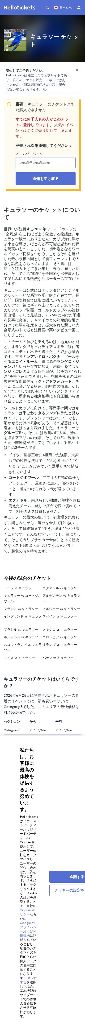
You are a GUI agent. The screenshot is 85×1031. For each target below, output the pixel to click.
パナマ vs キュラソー (58, 658)
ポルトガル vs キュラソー (23, 637)
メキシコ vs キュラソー (59, 629)
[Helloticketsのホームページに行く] (20, 7)
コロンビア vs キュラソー (61, 637)
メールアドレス (29, 153)
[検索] (47, 7)
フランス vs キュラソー (21, 609)
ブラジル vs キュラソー (21, 629)
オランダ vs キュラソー (59, 644)
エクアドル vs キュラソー (61, 588)
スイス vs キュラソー (19, 658)
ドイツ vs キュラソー (19, 588)
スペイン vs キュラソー (59, 616)
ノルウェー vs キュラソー (61, 609)
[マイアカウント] (79, 7)
